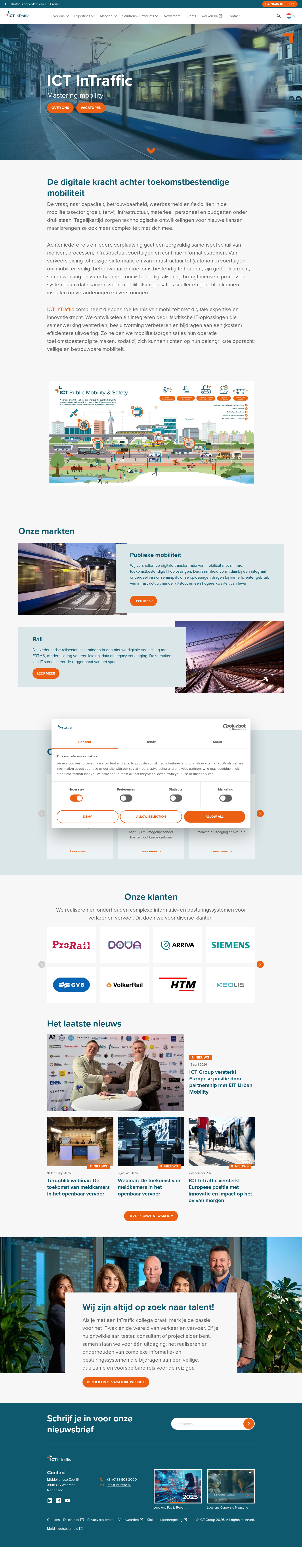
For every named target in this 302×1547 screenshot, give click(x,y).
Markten (106, 15)
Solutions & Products (138, 15)
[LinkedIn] (49, 1500)
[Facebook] (58, 1500)
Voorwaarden (128, 1519)
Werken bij (209, 15)
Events (191, 15)
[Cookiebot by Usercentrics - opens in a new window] (226, 727)
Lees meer (143, 600)
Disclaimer (71, 1519)
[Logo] (17, 16)
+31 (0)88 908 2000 (122, 1479)
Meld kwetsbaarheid (62, 1528)
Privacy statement (101, 1519)
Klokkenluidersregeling (165, 1519)
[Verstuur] (248, 1423)
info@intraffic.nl (119, 1484)
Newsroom (172, 15)
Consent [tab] (84, 741)
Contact (233, 15)
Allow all (215, 816)
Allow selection (151, 816)
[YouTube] (67, 1500)
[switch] (126, 798)
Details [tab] (151, 741)
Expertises (82, 15)
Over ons (58, 15)
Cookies (53, 1519)
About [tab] (217, 741)
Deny (87, 816)
